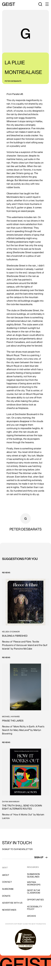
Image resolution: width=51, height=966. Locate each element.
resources (33, 867)
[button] (47, 4)
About (5, 875)
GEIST (5, 868)
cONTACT (7, 882)
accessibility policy (34, 907)
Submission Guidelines (33, 875)
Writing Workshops (33, 883)
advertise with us (12, 902)
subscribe (8, 889)
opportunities (35, 899)
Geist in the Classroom (33, 891)
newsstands (9, 909)
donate (6, 896)
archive (31, 916)
